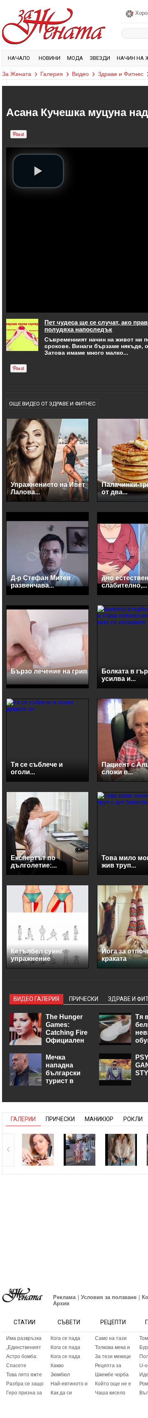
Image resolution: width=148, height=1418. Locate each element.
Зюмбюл (60, 1375)
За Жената (16, 74)
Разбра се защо (25, 1384)
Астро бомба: (21, 1356)
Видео (80, 74)
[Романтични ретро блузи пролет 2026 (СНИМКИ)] (121, 1149)
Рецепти (113, 1322)
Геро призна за (24, 1393)
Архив (61, 1303)
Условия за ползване (108, 1297)
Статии (24, 1322)
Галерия (51, 74)
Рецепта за (108, 1365)
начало (19, 58)
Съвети (69, 1322)
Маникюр (99, 1119)
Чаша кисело (110, 1393)
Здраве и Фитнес (120, 74)
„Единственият (23, 1347)
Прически (60, 1119)
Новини (49, 58)
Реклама (64, 1297)
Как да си (61, 1393)
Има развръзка (24, 1338)
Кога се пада (65, 1338)
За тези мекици (113, 1356)
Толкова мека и (112, 1347)
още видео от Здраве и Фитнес (52, 404)
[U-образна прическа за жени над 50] (38, 1149)
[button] (38, 171)
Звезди (100, 58)
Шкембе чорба (112, 1375)
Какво (57, 1365)
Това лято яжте (24, 1375)
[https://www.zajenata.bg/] (22, 1295)
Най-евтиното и (69, 1384)
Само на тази (111, 1338)
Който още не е (113, 1384)
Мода (75, 58)
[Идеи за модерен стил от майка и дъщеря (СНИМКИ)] (79, 1149)
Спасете (16, 1365)
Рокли (133, 1119)
